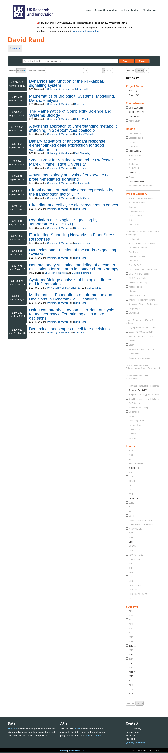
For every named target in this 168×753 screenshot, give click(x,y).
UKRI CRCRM (135, 585)
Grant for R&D (135, 265)
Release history (130, 10)
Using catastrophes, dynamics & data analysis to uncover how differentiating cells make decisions (71, 314)
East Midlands (135, 133)
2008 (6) (132, 685)
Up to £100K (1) (136, 108)
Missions (132, 341)
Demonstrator (135, 224)
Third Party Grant (136, 421)
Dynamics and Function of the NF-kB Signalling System (72, 252)
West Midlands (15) (137, 181)
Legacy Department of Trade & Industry (139, 321)
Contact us (149, 10)
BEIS (131, 472)
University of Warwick (58, 104)
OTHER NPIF (134, 559)
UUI (130, 598)
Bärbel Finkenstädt (81, 272)
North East (133, 146)
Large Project (135, 309)
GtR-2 (98, 735)
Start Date (12, 70)
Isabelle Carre (81, 198)
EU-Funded (134, 239)
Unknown (133, 433)
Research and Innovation (140, 358)
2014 (131, 659)
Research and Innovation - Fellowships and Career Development (143, 366)
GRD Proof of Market (138, 278)
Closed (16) (134, 95)
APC (131, 455)
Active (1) (133, 91)
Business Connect (137, 203)
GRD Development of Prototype (143, 269)
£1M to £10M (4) (136, 116)
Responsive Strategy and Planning (144, 394)
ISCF (131, 533)
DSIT (131, 494)
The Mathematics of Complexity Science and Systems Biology (70, 113)
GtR (88, 735)
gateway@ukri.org (135, 742)
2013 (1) (132, 663)
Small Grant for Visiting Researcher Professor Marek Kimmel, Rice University (71, 162)
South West (134, 168)
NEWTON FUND (136, 555)
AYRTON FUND (136, 464)
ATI (130, 459)
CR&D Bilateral (135, 216)
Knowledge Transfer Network (142, 300)
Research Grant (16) (138, 390)
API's (77, 728)
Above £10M (134, 121)
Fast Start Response (138, 248)
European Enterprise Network (142, 243)
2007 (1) (132, 689)
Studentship (134, 412)
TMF (131, 577)
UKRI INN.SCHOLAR (138, 594)
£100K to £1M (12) (137, 112)
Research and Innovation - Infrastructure (138, 377)
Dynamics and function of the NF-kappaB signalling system (67, 83)
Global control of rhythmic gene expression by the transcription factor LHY (71, 192)
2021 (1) (132, 628)
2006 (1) (132, 694)
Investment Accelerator (139, 295)
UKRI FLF (133, 590)
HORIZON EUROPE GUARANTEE (144, 520)
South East (133, 164)
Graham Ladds (82, 183)
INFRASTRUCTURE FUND (141, 524)
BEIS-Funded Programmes (141, 198)
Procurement (134, 354)
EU (130, 507)
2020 (131, 633)
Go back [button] (16, 48)
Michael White (82, 89)
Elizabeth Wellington (84, 134)
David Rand (80, 104)
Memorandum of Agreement (141, 336)
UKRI (131, 581)
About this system (106, 10)
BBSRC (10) (134, 468)
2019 (131, 637)
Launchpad (134, 313)
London (132, 142)
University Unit (135, 429)
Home (88, 10)
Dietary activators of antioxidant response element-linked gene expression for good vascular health (67, 145)
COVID (132, 481)
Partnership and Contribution (141, 349)
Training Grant (135, 425)
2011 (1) (132, 672)
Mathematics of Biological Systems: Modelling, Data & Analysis (72, 98)
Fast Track (133, 252)
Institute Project (135, 287)
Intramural (133, 291)
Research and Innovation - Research (142, 386)
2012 (131, 667)
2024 (131, 615)
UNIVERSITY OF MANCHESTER (64, 288)
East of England (136, 138)
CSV (85, 70)
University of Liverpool (58, 89)
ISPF (131, 537)
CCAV (131, 477)
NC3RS (132, 546)
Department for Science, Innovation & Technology (142, 233)
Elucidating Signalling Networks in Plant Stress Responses (72, 237)
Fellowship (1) (135, 261)
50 (107, 70)
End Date (21, 71)
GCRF (131, 516)
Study (131, 416)
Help (146, 70)
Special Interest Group (138, 408)
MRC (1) (132, 542)
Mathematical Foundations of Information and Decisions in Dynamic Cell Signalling (70, 296)
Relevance (41, 70)
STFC (131, 572)
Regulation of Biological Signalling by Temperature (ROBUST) (63, 222)
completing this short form (86, 31)
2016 (131, 650)
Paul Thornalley (82, 153)
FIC (130, 511)
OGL (84, 751)
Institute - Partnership (138, 282)
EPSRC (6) (133, 498)
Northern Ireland (136, 155)
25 (104, 70)
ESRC (131, 503)
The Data (12, 728)
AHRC (131, 451)
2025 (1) (132, 611)
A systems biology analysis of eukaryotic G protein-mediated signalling (68, 177)
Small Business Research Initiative (144, 399)
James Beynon (82, 243)
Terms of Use (74, 751)
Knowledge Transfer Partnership (143, 304)
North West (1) (135, 151)
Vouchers (133, 438)
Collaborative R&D (137, 211)
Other (131, 345)
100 (110, 70)
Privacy (63, 751)
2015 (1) (132, 654)
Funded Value (31, 70)
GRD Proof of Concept (138, 274)
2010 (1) (132, 676)
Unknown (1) (134, 173)
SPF (130, 568)
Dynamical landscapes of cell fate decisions (69, 328)
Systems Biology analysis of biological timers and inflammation (70, 281)
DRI (130, 490)
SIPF (131, 564)
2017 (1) (132, 646)
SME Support (134, 403)
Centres (132, 207)
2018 (131, 641)
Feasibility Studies (137, 256)
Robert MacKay (82, 119)
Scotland (132, 159)
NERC (131, 551)
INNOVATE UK (135, 529)
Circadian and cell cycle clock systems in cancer (73, 205)
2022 (131, 624)
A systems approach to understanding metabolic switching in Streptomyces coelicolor (73, 128)
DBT (131, 485)
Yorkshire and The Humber (141, 186)
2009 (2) (132, 681)
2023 (131, 620)
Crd (130, 220)
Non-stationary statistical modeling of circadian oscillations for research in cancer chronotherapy (73, 267)
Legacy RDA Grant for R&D (141, 332)
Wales (131, 177)
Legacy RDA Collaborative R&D (143, 327)
